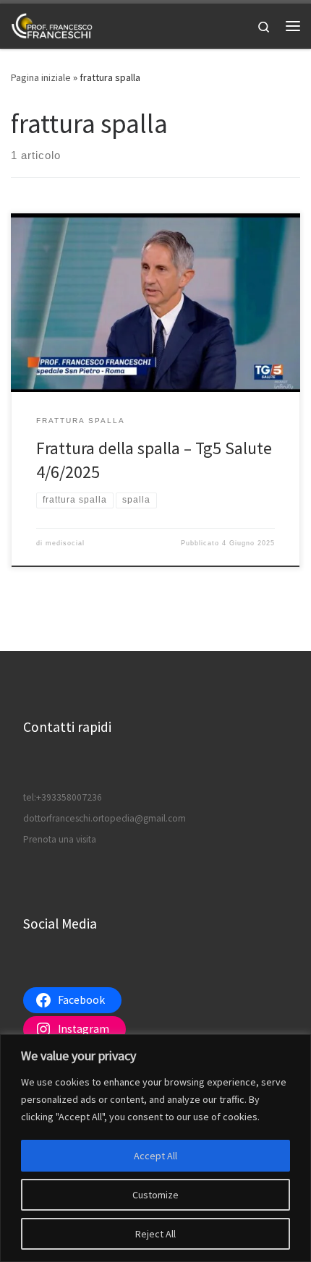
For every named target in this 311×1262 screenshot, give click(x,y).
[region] (155, 1148)
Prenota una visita (59, 839)
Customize (155, 1194)
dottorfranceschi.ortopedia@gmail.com (104, 818)
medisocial (65, 543)
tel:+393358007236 (62, 797)
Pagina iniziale (41, 77)
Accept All (155, 1155)
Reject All (155, 1233)
